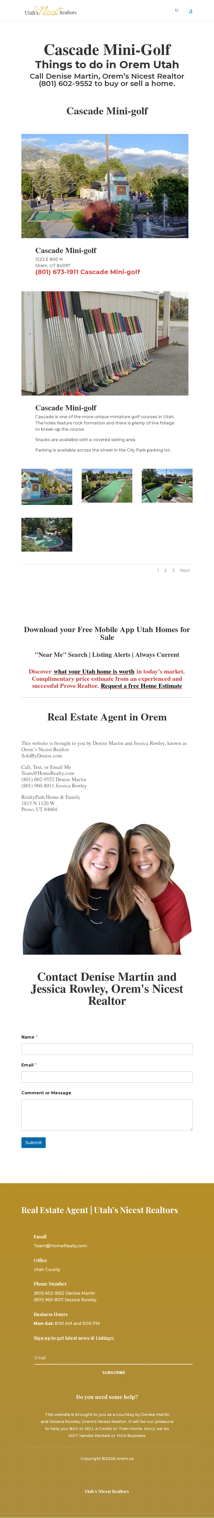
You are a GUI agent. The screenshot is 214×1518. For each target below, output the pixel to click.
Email (29, 1065)
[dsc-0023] (167, 501)
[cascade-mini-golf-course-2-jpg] (46, 503)
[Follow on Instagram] (120, 1473)
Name (29, 1037)
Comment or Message (46, 1092)
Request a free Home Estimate (141, 685)
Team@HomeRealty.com (60, 1245)
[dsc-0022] (107, 501)
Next (185, 570)
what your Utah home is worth (94, 671)
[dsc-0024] (46, 550)
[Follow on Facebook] (93, 1473)
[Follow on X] (107, 1473)
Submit (33, 1142)
